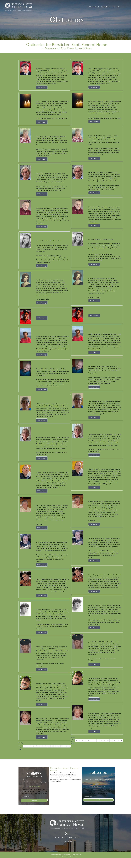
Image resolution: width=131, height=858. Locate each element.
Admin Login (74, 856)
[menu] (125, 7)
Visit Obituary (41, 87)
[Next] (69, 746)
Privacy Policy (59, 856)
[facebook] (66, 833)
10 (55, 746)
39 (66, 746)
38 (62, 746)
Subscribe (34, 800)
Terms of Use (67, 856)
